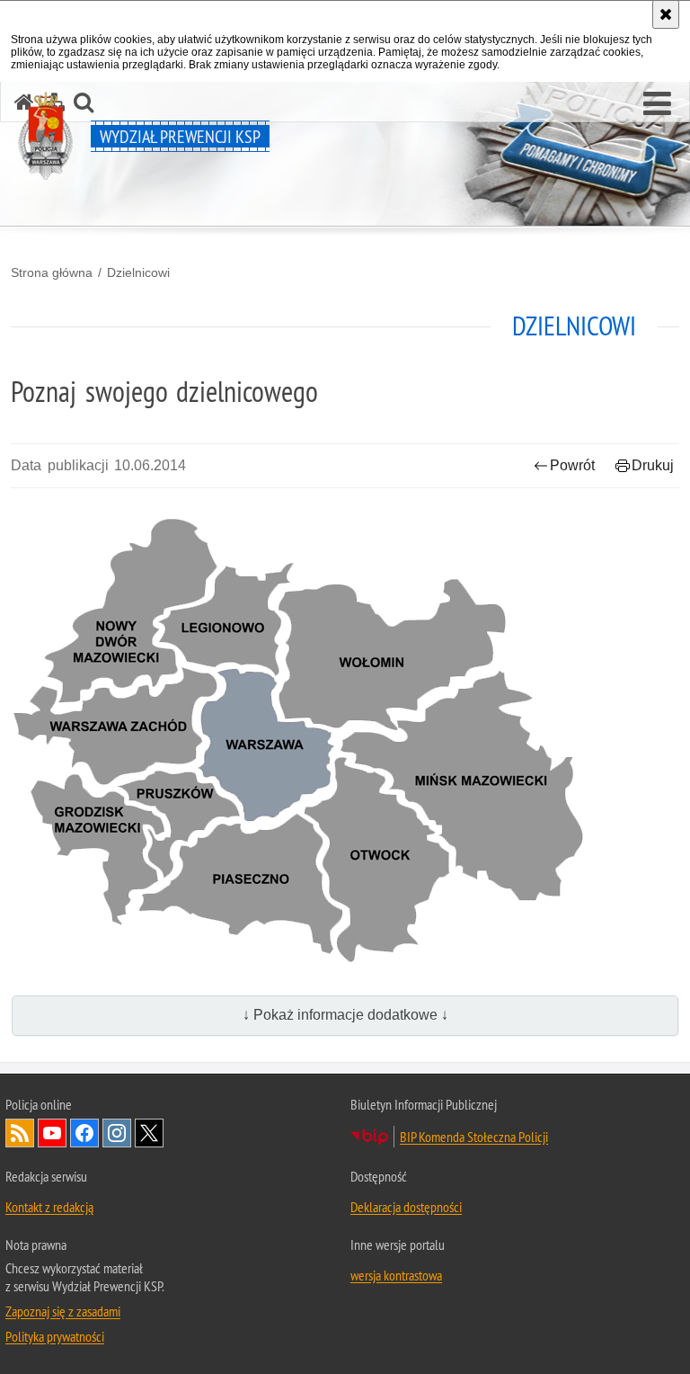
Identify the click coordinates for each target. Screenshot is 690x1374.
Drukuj (653, 465)
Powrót (572, 465)
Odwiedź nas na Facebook (84, 1133)
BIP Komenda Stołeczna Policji (474, 1137)
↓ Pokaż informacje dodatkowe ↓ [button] (345, 1014)
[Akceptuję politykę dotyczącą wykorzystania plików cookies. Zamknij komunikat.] (665, 14)
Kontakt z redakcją (49, 1207)
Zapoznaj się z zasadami (62, 1311)
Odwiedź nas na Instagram (116, 1133)
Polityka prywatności (54, 1336)
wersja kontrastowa (396, 1275)
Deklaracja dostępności (406, 1207)
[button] (657, 104)
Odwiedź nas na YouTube (52, 1133)
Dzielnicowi (138, 272)
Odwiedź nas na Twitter (149, 1133)
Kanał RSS (19, 1133)
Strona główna (52, 272)
